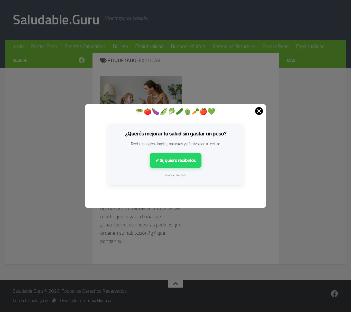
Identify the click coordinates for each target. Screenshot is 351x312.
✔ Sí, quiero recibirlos (175, 160)
